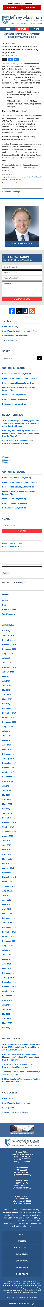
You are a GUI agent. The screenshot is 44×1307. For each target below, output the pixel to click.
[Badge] (22, 1129)
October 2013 (8, 991)
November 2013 (9, 987)
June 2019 (6, 686)
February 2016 (8, 863)
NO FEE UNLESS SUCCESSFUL (16, 545)
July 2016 (6, 841)
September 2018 (9, 722)
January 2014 (8, 978)
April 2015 (6, 909)
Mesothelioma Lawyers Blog (14, 395)
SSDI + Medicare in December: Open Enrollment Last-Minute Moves (17, 442)
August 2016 (7, 836)
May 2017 (6, 795)
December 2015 (9, 873)
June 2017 (6, 790)
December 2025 (9, 640)
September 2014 (9, 941)
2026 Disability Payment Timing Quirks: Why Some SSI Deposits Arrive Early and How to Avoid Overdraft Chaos (21, 423)
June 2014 (6, 955)
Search (39, 358)
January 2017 (8, 813)
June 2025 (6, 663)
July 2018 (6, 731)
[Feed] (32, 311)
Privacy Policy (22, 1248)
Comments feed (9, 609)
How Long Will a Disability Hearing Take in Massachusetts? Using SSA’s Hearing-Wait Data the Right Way (20, 433)
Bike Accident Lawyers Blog (14, 404)
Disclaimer (22, 1254)
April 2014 (6, 964)
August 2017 (7, 781)
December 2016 (9, 818)
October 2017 (8, 772)
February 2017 (8, 809)
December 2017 (9, 763)
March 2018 (7, 749)
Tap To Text (32, 7)
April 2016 (6, 854)
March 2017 (7, 804)
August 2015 (7, 891)
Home (7, 29)
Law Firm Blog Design (21, 1304)
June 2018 (6, 736)
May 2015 (6, 905)
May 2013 (6, 1014)
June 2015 (6, 900)
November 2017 (9, 768)
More (36, 29)
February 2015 (8, 918)
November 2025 (9, 644)
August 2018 (7, 727)
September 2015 (9, 886)
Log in (5, 600)
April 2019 (6, 695)
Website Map (22, 1267)
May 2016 (6, 850)
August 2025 (7, 654)
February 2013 (8, 1028)
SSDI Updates (9, 340)
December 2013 (9, 982)
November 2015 (9, 877)
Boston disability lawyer (15, 177)
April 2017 (6, 800)
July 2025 (6, 658)
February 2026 (8, 631)
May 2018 (6, 740)
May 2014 (6, 959)
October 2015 (8, 882)
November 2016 (9, 822)
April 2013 (6, 1019)
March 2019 (7, 699)
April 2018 (6, 745)
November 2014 (9, 932)
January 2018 (8, 759)
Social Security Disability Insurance (19, 331)
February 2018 (8, 754)
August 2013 (7, 1000)
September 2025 (9, 649)
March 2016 (7, 859)
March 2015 (7, 914)
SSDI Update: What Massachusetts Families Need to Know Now (21, 1080)
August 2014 (7, 946)
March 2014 (7, 968)
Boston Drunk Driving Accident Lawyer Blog (21, 378)
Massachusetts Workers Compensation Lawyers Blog (19, 389)
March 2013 (7, 1023)
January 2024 (8, 672)
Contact (22, 29)
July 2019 (6, 681)
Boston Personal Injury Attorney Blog (18, 383)
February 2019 (8, 704)
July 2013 (6, 1005)
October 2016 (8, 827)
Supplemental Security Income (17, 336)
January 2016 (8, 868)
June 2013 (6, 1009)
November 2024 (9, 667)
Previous (6, 192)
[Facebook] (12, 311)
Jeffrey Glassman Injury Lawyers (28, 1297)
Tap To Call (12, 7)
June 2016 (6, 845)
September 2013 (9, 996)
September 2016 (9, 832)
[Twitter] (19, 311)
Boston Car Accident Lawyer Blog (16, 374)
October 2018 (8, 717)
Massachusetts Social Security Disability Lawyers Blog (22, 19)
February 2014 (8, 973)
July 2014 (6, 950)
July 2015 (6, 895)
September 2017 (9, 777)
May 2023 (6, 676)
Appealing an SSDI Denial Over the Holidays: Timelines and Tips (21, 1073)
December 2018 (9, 708)
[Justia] (25, 311)
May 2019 (6, 690)
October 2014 (8, 936)
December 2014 (9, 927)
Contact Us (22, 1261)
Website (22, 1241)
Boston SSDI (13, 175)
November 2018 (9, 713)
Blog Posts (22, 1274)
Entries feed (7, 605)
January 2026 (8, 635)
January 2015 (8, 923)
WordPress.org (8, 614)
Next (22, 192)
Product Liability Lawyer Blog (14, 399)
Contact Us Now (22, 299)
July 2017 (6, 786)
